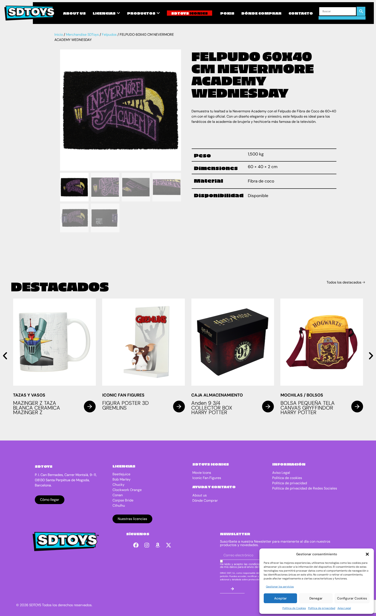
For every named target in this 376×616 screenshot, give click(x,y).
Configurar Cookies (352, 598)
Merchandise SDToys (82, 34)
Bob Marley (121, 479)
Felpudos (109, 34)
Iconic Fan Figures (123, 395)
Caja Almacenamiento (217, 395)
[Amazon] (157, 545)
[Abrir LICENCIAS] (118, 13)
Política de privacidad (321, 608)
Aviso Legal (344, 608)
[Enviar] (232, 589)
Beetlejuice (121, 474)
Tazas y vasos (29, 395)
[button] (367, 554)
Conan (117, 495)
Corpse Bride (122, 500)
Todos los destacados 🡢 (346, 282)
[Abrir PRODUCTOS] (158, 13)
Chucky (118, 484)
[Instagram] (146, 545)
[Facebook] (136, 545)
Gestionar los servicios (280, 586)
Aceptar (280, 598)
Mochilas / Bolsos (301, 395)
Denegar (315, 598)
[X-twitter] (168, 545)
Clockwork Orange (127, 490)
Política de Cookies (294, 608)
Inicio (58, 34)
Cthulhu (118, 505)
